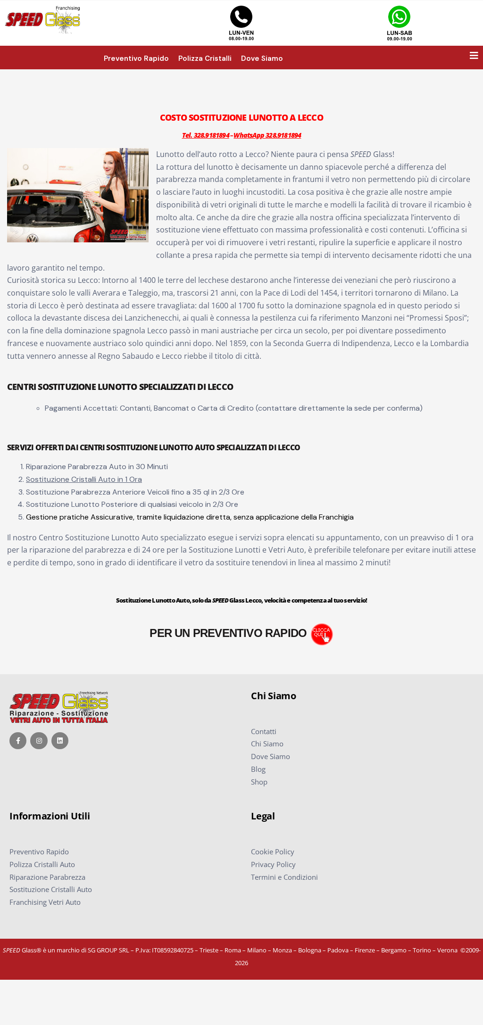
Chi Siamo (267, 743)
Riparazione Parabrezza (47, 877)
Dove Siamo (270, 756)
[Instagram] (38, 740)
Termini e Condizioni (284, 877)
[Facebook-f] (17, 740)
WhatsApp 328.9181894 (267, 135)
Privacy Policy (273, 864)
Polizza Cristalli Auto (42, 864)
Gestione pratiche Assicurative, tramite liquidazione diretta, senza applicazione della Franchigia (190, 517)
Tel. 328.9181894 (205, 135)
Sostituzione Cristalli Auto (50, 889)
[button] (474, 55)
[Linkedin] (59, 740)
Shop (259, 781)
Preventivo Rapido (39, 851)
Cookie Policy (272, 851)
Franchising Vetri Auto (45, 902)
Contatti (263, 731)
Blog (258, 769)
